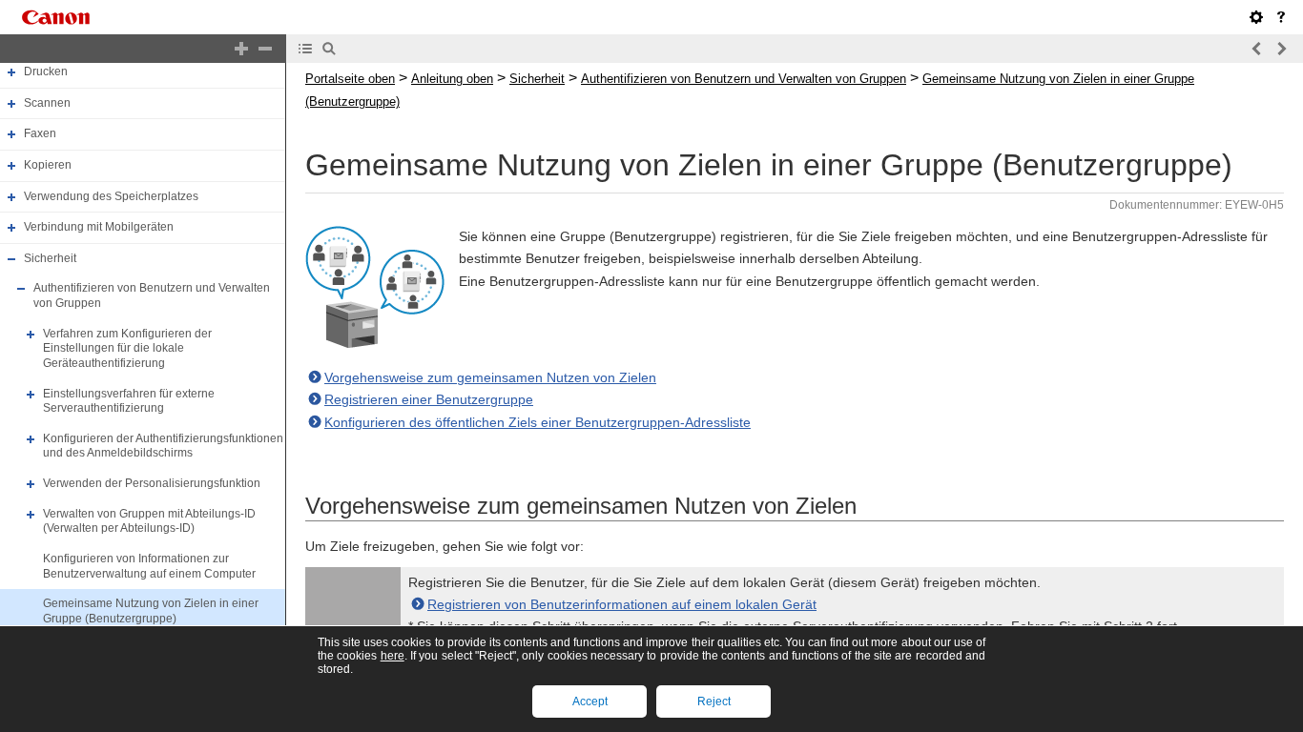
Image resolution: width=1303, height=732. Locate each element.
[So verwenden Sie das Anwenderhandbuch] (1281, 17)
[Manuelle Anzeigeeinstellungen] (1256, 17)
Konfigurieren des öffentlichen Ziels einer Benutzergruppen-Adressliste (537, 422)
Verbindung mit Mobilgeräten (99, 227)
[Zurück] (1257, 48)
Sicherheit (50, 258)
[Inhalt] (305, 48)
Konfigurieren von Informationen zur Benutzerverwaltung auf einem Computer (149, 566)
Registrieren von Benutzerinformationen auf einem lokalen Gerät (622, 604)
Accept (590, 701)
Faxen (40, 133)
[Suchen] (329, 48)
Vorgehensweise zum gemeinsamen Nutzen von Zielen (490, 377)
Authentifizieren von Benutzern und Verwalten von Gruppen (743, 78)
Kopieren (48, 165)
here (392, 655)
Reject (714, 701)
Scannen (47, 103)
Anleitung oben (452, 78)
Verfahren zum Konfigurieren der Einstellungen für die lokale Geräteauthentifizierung (127, 348)
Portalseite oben (350, 78)
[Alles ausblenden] (265, 48)
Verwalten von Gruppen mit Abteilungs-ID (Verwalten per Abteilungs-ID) (149, 521)
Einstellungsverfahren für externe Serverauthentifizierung (129, 401)
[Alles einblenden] (241, 48)
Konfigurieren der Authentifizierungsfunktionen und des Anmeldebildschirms (163, 446)
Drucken (46, 71)
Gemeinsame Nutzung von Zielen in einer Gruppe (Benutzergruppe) (151, 611)
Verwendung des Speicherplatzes (111, 196)
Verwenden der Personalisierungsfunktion (151, 483)
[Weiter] (1281, 48)
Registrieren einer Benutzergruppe (428, 399)
